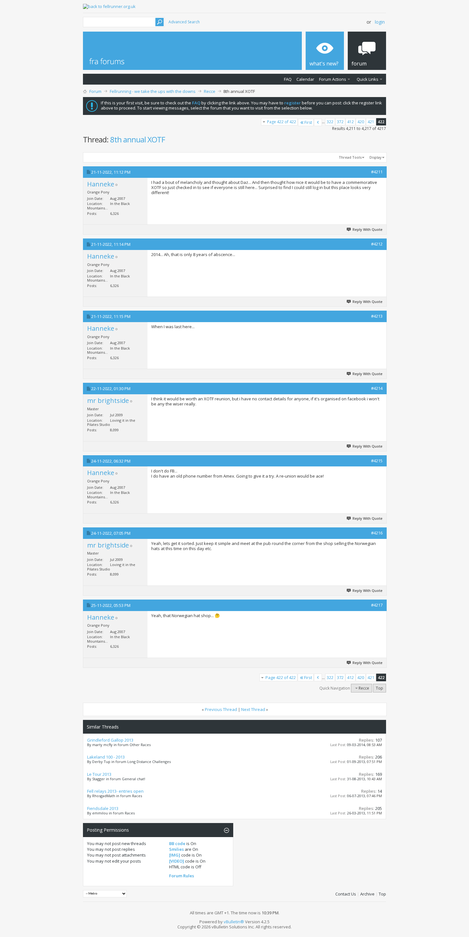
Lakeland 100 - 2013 (106, 757)
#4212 (377, 244)
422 (381, 122)
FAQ (288, 79)
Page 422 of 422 (281, 122)
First (308, 122)
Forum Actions (332, 79)
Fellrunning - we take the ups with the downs (153, 91)
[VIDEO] (176, 861)
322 (330, 122)
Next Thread (253, 709)
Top (379, 688)
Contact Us (345, 894)
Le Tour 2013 (99, 774)
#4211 (377, 172)
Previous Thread (221, 709)
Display (375, 157)
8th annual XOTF (137, 139)
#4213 (377, 316)
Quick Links (367, 79)
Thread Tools (350, 157)
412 (350, 122)
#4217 (377, 605)
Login (380, 22)
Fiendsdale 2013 (102, 808)
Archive (367, 894)
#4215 (377, 461)
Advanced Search (184, 22)
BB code (177, 843)
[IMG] (174, 855)
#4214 (377, 388)
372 (340, 122)
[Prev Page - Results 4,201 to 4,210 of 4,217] (318, 122)
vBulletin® (234, 922)
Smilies (176, 849)
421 (371, 122)
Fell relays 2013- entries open (115, 791)
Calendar (305, 79)
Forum (95, 91)
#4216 (377, 533)
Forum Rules (181, 876)
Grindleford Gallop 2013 (110, 740)
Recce (209, 91)
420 (360, 122)
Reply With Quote (368, 229)
